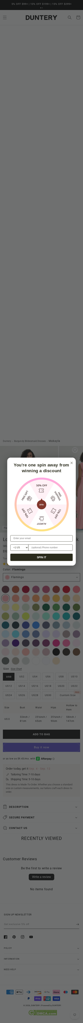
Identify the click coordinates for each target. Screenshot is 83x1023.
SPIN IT (41, 557)
